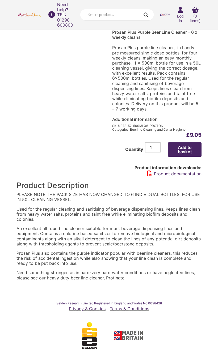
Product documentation (178, 173)
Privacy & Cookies (87, 308)
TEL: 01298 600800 (65, 19)
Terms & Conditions (129, 308)
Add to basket (185, 149)
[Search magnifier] (146, 15)
